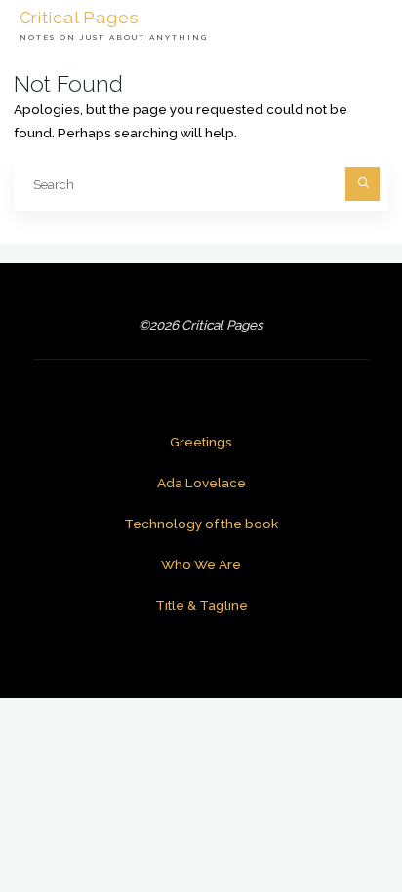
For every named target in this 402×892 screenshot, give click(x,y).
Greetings (201, 441)
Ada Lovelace (201, 482)
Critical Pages (80, 16)
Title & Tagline (201, 605)
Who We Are (201, 564)
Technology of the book (201, 523)
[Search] (362, 184)
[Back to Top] (326, 816)
